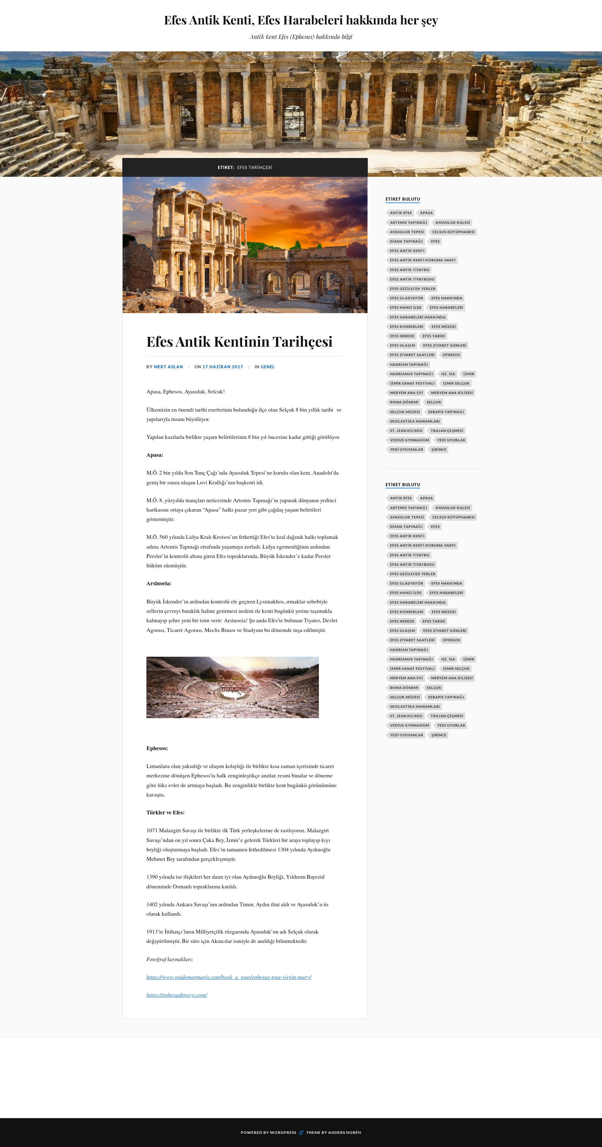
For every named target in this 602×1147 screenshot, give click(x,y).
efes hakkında (446, 298)
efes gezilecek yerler (413, 289)
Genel (268, 366)
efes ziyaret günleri (445, 345)
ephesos (451, 355)
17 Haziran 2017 (223, 366)
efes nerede (402, 336)
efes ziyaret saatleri (412, 355)
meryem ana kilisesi (452, 393)
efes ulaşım (402, 345)
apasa (426, 213)
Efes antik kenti (407, 251)
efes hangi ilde (406, 307)
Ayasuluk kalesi (453, 222)
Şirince (438, 449)
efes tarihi (434, 336)
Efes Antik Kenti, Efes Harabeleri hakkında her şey (301, 20)
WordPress (283, 1132)
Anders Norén (344, 1132)
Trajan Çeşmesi (447, 431)
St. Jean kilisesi (406, 431)
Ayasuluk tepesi (407, 232)
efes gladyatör (406, 298)
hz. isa (448, 374)
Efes (435, 241)
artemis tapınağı (408, 222)
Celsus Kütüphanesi (453, 232)
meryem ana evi (406, 393)
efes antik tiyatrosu (412, 279)
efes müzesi (444, 326)
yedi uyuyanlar (406, 449)
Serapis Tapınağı (446, 412)
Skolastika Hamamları (415, 421)
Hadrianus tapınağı (411, 374)
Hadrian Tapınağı (409, 364)
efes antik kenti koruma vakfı (423, 260)
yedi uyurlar (451, 440)
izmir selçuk (456, 383)
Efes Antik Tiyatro (410, 270)
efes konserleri (407, 326)
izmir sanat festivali (412, 383)
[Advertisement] (236, 1077)
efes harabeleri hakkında (418, 317)
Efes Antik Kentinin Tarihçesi (239, 341)
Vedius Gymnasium (409, 440)
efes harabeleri (446, 307)
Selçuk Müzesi (405, 412)
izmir (468, 374)
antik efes (401, 213)
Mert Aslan (168, 366)
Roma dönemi (404, 402)
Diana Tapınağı (406, 241)
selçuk (434, 402)
